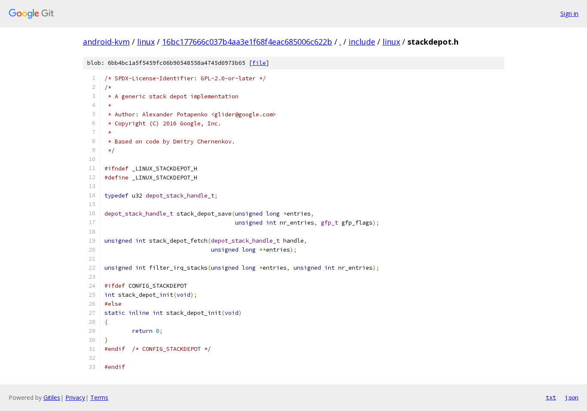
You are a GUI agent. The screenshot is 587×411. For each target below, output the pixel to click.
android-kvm (106, 42)
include (362, 42)
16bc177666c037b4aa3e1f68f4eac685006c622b (247, 42)
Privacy (75, 397)
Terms (99, 397)
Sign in (569, 13)
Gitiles (51, 397)
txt (551, 397)
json (571, 397)
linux (146, 42)
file (259, 63)
